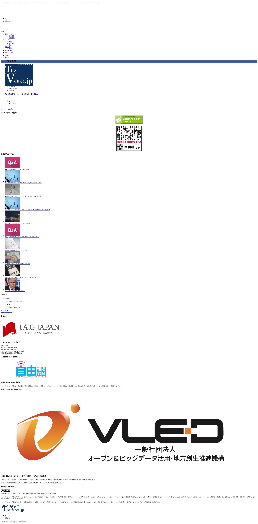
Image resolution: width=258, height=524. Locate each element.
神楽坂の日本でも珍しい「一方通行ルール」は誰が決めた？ (24, 196)
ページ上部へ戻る (6, 312)
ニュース (7, 39)
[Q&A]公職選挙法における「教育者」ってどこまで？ (22, 237)
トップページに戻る (7, 109)
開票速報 (12, 38)
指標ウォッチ (9, 52)
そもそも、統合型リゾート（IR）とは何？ (18, 223)
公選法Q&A (8, 50)
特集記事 (7, 47)
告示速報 (12, 36)
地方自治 (12, 43)
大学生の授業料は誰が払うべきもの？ (17, 250)
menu (2, 31)
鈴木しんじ (12, 90)
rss (5, 18)
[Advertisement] (24, 27)
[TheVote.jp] (13, 14)
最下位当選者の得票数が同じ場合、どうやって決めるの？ (23, 183)
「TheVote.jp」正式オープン (13, 301)
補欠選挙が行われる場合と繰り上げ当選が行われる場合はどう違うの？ (27, 210)
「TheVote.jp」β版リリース (13, 307)
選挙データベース (10, 34)
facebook (7, 21)
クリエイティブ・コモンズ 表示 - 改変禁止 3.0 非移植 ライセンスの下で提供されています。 (32, 493)
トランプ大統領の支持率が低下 (15, 291)
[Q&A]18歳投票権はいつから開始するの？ (18, 169)
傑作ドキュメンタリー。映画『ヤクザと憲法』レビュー (22, 277)
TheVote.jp (12, 521)
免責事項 (148, 502)
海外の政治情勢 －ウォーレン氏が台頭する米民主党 (21, 94)
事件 (10, 41)
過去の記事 (4, 310)
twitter (7, 20)
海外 (10, 45)
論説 (10, 48)
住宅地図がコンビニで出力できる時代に (17, 264)
